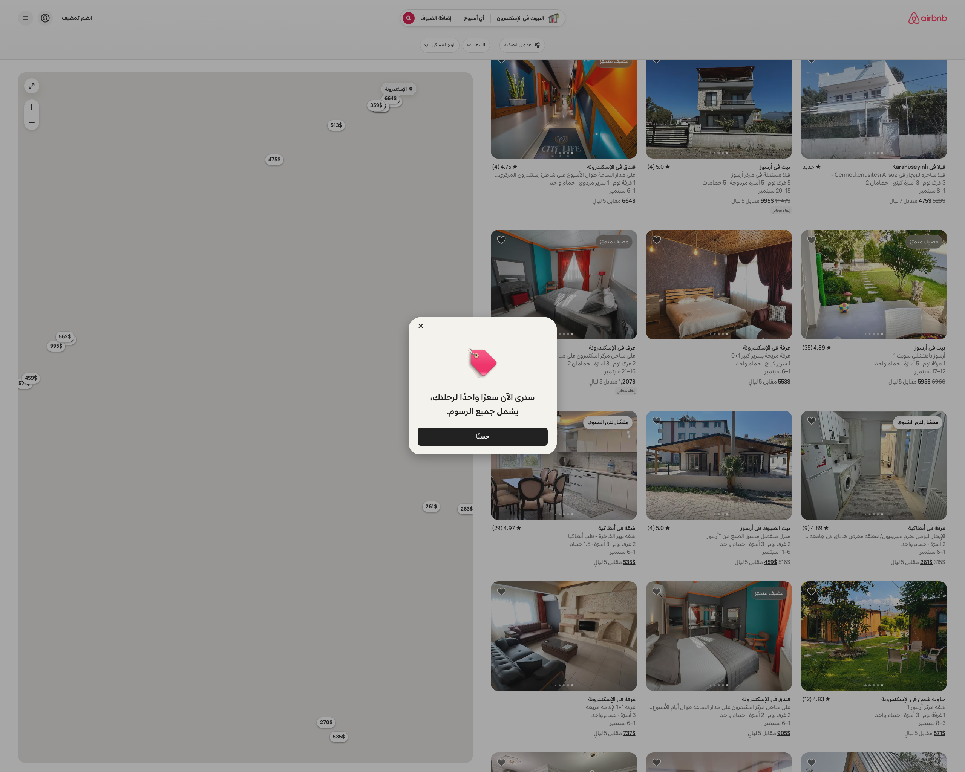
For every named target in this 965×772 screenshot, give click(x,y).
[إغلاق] (421, 326)
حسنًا (482, 436)
